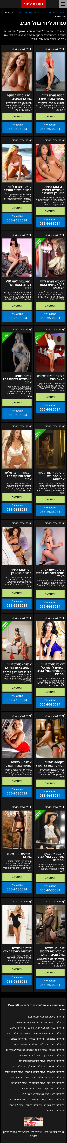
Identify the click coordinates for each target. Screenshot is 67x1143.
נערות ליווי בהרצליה (14, 1072)
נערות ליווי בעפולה (40, 1044)
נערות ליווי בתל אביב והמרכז (32, 1061)
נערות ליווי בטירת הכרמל (35, 1033)
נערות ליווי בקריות (57, 1050)
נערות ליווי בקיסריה (22, 1044)
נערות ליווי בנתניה (37, 1083)
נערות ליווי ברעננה (34, 1105)
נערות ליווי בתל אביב (56, 1110)
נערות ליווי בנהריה (37, 1039)
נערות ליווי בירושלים (56, 1061)
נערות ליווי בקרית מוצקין (54, 1055)
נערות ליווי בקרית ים (15, 1050)
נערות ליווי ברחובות (56, 1099)
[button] (63, 4)
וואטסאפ (50, 116)
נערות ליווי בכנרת (14, 1033)
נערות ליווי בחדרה (57, 1077)
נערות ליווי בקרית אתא (36, 1050)
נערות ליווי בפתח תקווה (54, 1088)
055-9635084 (50, 129)
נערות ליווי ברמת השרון (54, 1105)
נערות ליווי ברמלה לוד (36, 1099)
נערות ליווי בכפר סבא (20, 1077)
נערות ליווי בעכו (58, 1044)
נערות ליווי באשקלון (37, 1066)
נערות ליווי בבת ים (18, 1066)
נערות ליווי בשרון (16, 1105)
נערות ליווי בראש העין (55, 1094)
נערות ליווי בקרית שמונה (30, 1055)
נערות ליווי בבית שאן (25, 1022)
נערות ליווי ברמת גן (16, 1099)
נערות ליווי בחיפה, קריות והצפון (50, 1022)
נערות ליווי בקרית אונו (32, 1088)
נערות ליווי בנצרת (19, 1039)
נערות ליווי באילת (57, 1016)
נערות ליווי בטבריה (56, 1033)
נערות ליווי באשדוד (56, 1066)
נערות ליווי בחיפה (18, 1028)
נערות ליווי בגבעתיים (56, 1072)
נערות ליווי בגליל (57, 1028)
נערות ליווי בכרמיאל (56, 1039)
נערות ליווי (33, 4)
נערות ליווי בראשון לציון (33, 1094)
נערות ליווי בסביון (19, 1083)
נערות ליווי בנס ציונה (56, 1083)
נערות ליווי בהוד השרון (35, 1072)
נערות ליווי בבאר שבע (38, 1016)
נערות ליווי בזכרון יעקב (38, 1028)
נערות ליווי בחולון (39, 1077)
